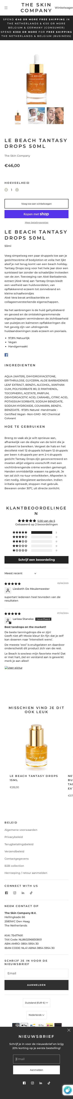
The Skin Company (36, 7)
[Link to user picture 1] (13, 675)
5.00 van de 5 (46, 521)
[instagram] (14, 893)
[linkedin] (23, 893)
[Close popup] (69, 1031)
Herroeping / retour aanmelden (25, 873)
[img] (12, 583)
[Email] (36, 973)
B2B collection (14, 865)
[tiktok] (31, 893)
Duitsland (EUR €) (35, 1002)
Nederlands (35, 1014)
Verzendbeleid (14, 851)
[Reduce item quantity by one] (6, 190)
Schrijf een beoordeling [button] (36, 559)
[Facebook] (6, 355)
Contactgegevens (16, 858)
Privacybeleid (13, 837)
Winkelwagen (64, 7)
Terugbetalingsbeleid (19, 844)
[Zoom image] (36, 75)
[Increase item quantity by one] (17, 190)
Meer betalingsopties (36, 222)
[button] (13, 75)
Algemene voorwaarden (20, 830)
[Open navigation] (8, 7)
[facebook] (6, 893)
